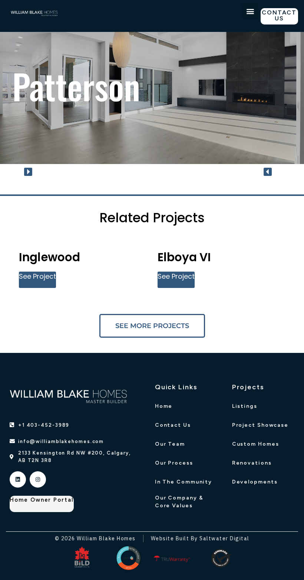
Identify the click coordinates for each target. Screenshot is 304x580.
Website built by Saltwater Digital (200, 538)
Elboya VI (184, 257)
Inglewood (49, 257)
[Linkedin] (18, 479)
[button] (250, 11)
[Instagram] (38, 479)
